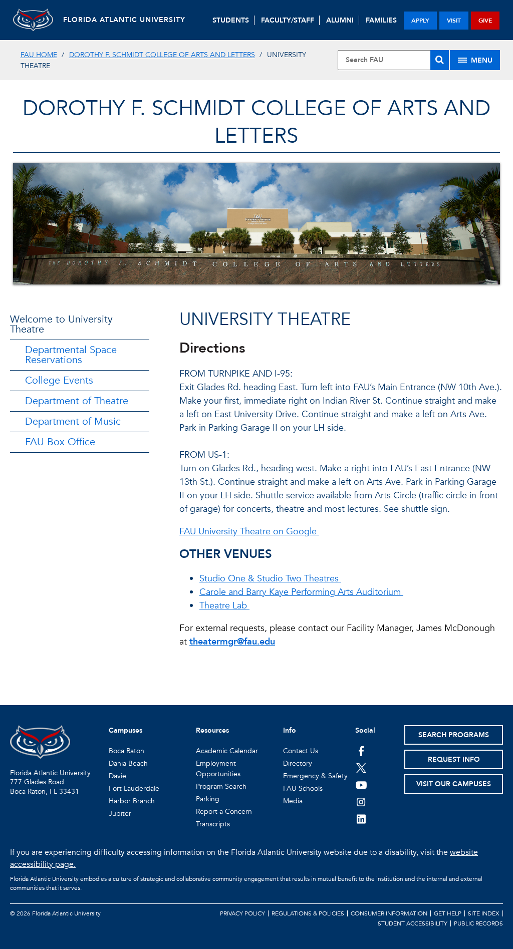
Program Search (221, 786)
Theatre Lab (224, 605)
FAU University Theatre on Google (249, 531)
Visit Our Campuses (453, 784)
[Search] (439, 60)
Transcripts (213, 824)
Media (293, 801)
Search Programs (453, 735)
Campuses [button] (125, 730)
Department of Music (73, 421)
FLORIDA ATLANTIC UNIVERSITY (124, 20)
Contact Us (300, 751)
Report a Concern (224, 811)
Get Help (447, 913)
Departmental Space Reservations (71, 355)
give (485, 21)
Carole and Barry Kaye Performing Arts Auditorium (301, 592)
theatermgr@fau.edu (232, 642)
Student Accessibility (412, 923)
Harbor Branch (132, 801)
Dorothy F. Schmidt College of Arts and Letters (162, 55)
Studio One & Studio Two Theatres (270, 578)
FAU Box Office (60, 442)
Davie (117, 776)
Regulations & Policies (308, 913)
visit (454, 21)
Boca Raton (126, 751)
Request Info (454, 759)
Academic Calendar (227, 751)
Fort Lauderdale (134, 788)
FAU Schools (303, 788)
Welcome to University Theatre (61, 324)
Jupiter (120, 813)
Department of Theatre (76, 401)
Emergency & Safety (315, 776)
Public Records (478, 923)
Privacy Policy (242, 913)
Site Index (483, 913)
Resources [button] (212, 730)
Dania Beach (128, 763)
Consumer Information (389, 913)
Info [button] (289, 730)
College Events (59, 380)
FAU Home (39, 55)
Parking (207, 799)
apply (420, 21)
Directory (297, 763)
